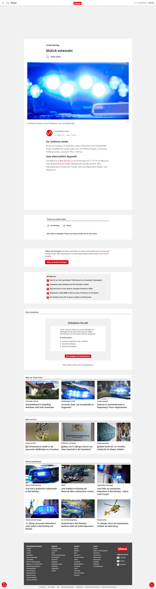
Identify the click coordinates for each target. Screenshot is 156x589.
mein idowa (93, 234)
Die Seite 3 (77, 555)
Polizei (13, 3)
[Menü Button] (3, 2)
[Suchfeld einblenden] (7, 2)
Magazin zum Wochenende (34, 564)
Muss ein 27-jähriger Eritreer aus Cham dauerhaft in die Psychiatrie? (76, 448)
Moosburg (55, 566)
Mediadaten (79, 587)
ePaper (95, 548)
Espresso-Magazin (31, 580)
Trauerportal (96, 559)
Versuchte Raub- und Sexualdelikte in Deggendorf (77, 406)
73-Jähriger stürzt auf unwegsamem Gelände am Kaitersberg (112, 524)
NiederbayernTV (31, 573)
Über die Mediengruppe (33, 562)
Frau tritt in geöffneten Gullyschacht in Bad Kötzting (41, 490)
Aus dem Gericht (79, 557)
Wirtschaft (77, 566)
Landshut (54, 551)
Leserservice (97, 555)
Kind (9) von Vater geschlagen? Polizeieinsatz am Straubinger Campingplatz (76, 280)
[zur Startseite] (123, 548)
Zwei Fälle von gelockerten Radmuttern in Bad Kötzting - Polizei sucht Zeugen (112, 491)
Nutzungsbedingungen (67, 587)
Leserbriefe (29, 559)
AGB (58, 587)
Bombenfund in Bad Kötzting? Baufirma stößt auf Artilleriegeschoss (77, 524)
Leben (76, 568)
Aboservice (96, 553)
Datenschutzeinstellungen (109, 587)
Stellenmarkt (97, 557)
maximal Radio (30, 571)
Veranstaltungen (98, 566)
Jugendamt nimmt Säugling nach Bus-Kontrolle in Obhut (69, 284)
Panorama (77, 571)
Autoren (28, 548)
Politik (76, 559)
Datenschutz (51, 587)
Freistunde (77, 562)
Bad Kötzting (65, 160)
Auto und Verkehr (79, 573)
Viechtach (54, 559)
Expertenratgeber (31, 577)
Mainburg (54, 562)
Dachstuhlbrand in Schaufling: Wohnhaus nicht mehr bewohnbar (40, 406)
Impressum (42, 587)
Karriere (28, 553)
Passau (54, 571)
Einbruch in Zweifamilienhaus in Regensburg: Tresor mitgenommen (112, 406)
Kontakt (28, 551)
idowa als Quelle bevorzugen (57, 262)
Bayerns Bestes (31, 575)
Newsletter (29, 555)
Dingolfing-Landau (57, 564)
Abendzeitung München (33, 566)
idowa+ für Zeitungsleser (100, 551)
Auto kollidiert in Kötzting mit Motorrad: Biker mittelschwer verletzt (77, 490)
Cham (34, 419)
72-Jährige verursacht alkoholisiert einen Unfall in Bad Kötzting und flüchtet (41, 526)
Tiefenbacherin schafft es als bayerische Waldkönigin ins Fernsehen (42, 448)
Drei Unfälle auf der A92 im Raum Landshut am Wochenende (70, 297)
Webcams (96, 564)
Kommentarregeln (31, 557)
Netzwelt (76, 575)
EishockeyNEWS (31, 568)
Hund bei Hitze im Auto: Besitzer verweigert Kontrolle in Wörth (71, 289)
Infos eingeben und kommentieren (78, 356)
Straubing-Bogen (56, 548)
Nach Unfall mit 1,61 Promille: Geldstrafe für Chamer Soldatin (111, 448)
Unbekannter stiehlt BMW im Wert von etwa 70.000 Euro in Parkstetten (74, 293)
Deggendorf (55, 568)
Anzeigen (96, 562)
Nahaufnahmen (78, 564)
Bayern (76, 548)
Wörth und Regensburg (58, 555)
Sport (75, 553)
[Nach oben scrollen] (151, 585)
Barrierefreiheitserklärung (92, 587)
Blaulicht (76, 551)
